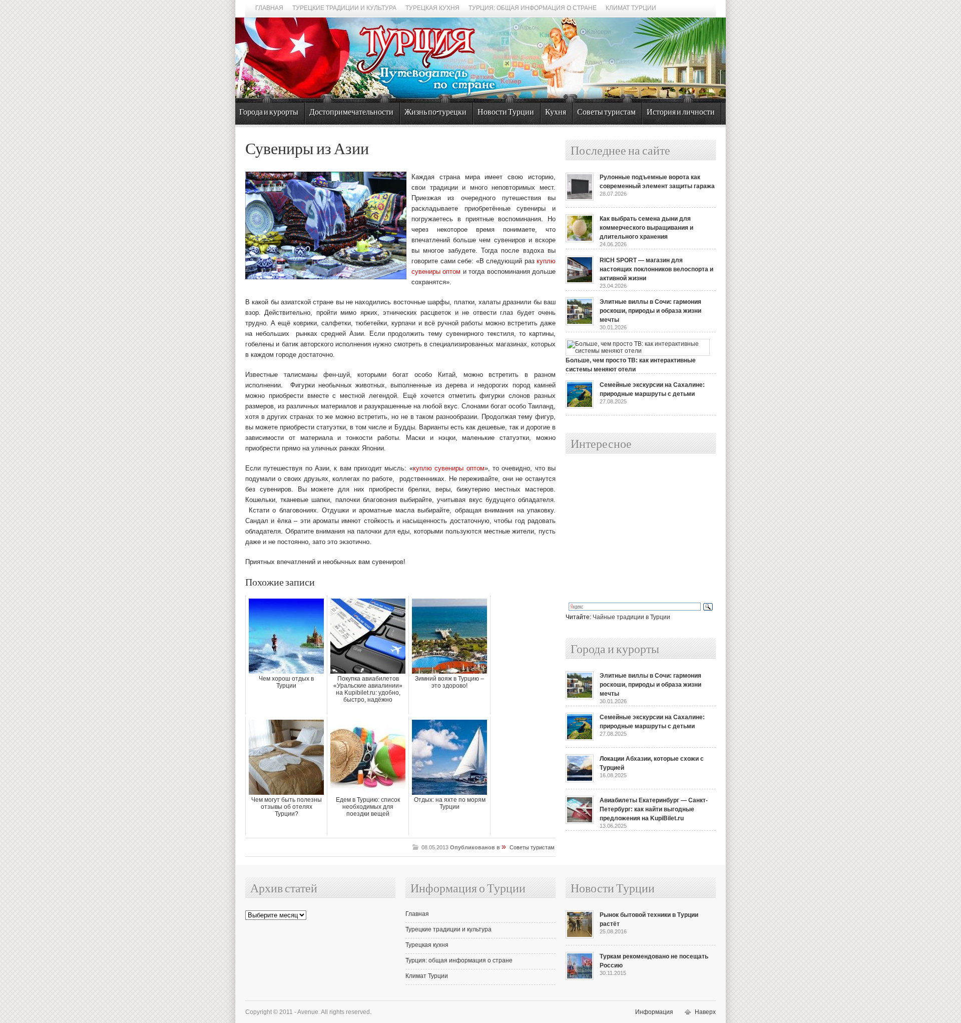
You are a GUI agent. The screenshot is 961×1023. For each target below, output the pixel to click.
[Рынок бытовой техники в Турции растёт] (580, 936)
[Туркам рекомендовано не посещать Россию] (580, 977)
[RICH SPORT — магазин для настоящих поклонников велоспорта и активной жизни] (580, 281)
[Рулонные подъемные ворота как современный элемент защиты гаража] (580, 198)
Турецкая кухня (432, 8)
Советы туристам (606, 112)
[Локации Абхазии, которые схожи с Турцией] (580, 780)
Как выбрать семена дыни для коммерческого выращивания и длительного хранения (646, 227)
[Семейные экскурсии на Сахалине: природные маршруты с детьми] (580, 406)
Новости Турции (505, 112)
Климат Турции (631, 8)
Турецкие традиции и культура (344, 8)
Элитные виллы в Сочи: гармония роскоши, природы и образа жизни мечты (650, 310)
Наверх (705, 1011)
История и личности (681, 112)
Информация (654, 1011)
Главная (269, 8)
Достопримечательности (351, 112)
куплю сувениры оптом (449, 468)
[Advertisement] (629, 528)
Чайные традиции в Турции (631, 617)
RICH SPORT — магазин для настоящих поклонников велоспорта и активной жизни (656, 269)
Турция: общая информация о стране (532, 8)
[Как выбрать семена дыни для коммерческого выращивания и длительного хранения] (580, 240)
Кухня (555, 112)
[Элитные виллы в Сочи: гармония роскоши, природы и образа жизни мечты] (580, 323)
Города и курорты (268, 112)
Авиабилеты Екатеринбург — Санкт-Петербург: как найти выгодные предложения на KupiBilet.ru (654, 809)
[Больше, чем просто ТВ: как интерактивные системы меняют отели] (638, 350)
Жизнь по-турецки (435, 112)
